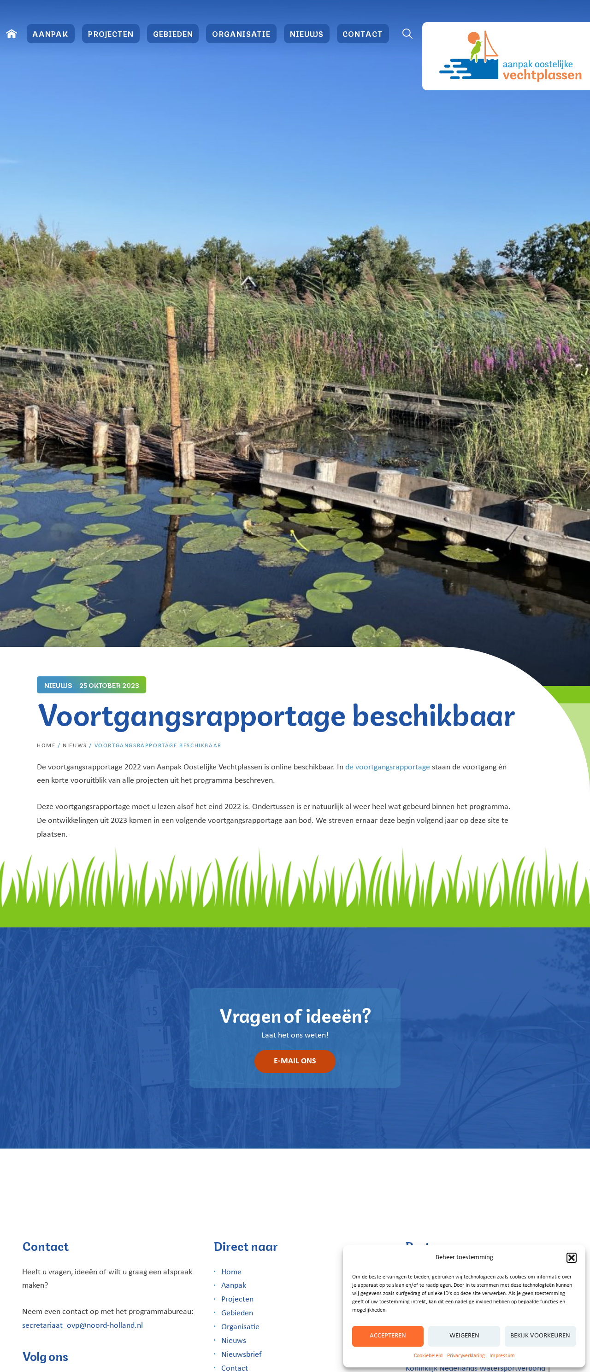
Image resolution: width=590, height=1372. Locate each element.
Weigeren (464, 1335)
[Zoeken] (407, 34)
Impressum (502, 1356)
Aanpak (50, 33)
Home (46, 746)
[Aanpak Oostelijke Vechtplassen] (506, 56)
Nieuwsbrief (241, 1355)
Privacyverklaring (466, 1356)
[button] (571, 1257)
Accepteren (388, 1335)
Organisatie (241, 33)
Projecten (111, 33)
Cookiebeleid (428, 1356)
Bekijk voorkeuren (540, 1335)
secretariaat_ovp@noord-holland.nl (82, 1326)
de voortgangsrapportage (387, 767)
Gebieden (173, 33)
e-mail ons (295, 1061)
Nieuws (307, 33)
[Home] (11, 33)
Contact (362, 33)
